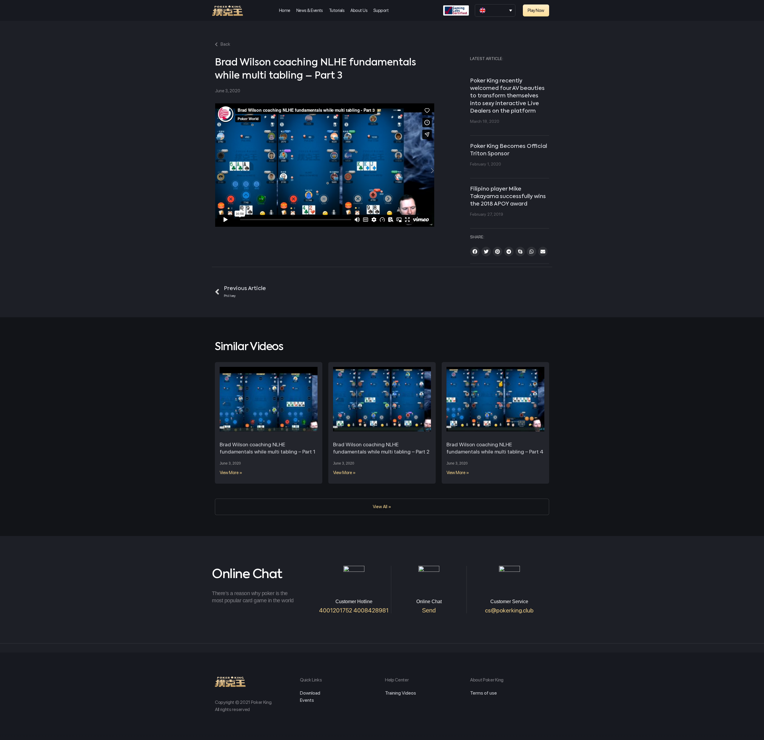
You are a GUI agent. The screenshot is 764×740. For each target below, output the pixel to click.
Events (307, 700)
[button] (536, 10)
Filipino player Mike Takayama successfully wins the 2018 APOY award (508, 196)
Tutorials (336, 10)
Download (310, 693)
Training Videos (400, 693)
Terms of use (483, 693)
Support (381, 10)
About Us (358, 10)
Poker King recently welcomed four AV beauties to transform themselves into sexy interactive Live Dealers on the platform (507, 96)
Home (284, 10)
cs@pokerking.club (509, 610)
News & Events (309, 10)
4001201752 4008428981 (354, 610)
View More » (231, 472)
